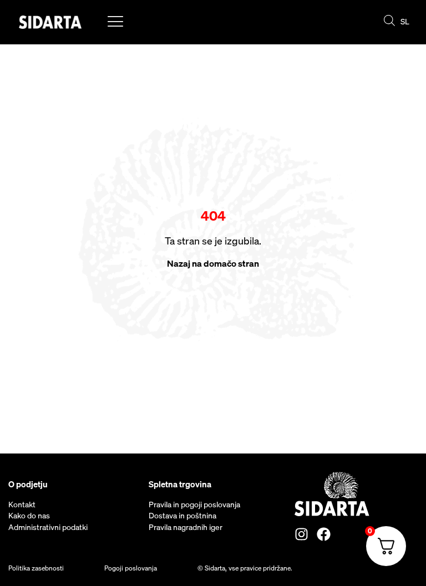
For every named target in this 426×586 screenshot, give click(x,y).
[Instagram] (301, 534)
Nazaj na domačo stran (213, 263)
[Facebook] (324, 534)
